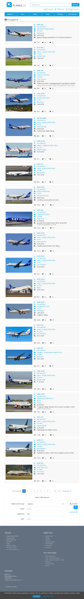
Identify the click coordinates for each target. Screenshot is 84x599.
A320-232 (40, 25)
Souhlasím (37, 596)
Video (35, 14)
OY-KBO (39, 331)
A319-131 (40, 164)
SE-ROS (39, 285)
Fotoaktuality (10, 538)
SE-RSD (39, 354)
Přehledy (60, 14)
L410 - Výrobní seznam (52, 558)
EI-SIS (39, 100)
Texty (47, 14)
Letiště (47, 538)
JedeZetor (40, 357)
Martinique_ (41, 33)
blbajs (39, 288)
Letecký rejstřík (50, 542)
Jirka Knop (40, 102)
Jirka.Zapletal (41, 449)
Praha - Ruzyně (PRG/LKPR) (46, 52)
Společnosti (49, 536)
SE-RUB (39, 377)
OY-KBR (39, 423)
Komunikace (72, 14)
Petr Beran (40, 472)
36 (55, 491)
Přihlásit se (60, 9)
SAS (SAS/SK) (41, 27)
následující (66, 491)
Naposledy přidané (12, 536)
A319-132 (40, 325)
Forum (47, 565)
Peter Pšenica (41, 79)
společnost (20, 514)
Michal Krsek (41, 56)
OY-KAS (39, 31)
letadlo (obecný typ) (17, 504)
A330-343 (40, 71)
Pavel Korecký (41, 127)
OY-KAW (40, 469)
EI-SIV (39, 239)
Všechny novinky (11, 547)
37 (59, 491)
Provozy (48, 547)
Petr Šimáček (41, 265)
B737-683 (40, 48)
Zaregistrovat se (73, 9)
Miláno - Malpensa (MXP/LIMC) (47, 145)
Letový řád (48, 545)
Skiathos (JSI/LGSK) (43, 98)
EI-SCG (39, 193)
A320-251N (40, 94)
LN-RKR (39, 77)
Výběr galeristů (11, 540)
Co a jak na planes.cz (13, 549)
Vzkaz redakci (49, 564)
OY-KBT (39, 170)
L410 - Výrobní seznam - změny (54, 560)
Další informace (48, 596)
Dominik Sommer (43, 196)
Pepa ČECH (40, 219)
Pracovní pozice (50, 556)
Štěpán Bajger (41, 150)
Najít (76, 5)
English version (48, 9)
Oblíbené (10, 14)
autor (22, 519)
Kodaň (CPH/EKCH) (43, 75)
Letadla (47, 540)
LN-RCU (39, 54)
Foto (22, 14)
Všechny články (11, 545)
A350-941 (40, 348)
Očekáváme (49, 544)
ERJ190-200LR (41, 118)
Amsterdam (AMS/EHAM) (45, 29)
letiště (22, 509)
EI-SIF (39, 308)
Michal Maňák (41, 426)
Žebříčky (9, 542)
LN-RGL (39, 147)
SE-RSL (39, 124)
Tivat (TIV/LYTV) (42, 467)
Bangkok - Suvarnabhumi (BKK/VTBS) (49, 352)
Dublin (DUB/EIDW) (43, 191)
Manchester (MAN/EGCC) (45, 398)
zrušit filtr (74, 504)
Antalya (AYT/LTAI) (43, 306)
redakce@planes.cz (15, 580)
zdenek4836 (41, 173)
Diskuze (47, 562)
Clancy (39, 403)
